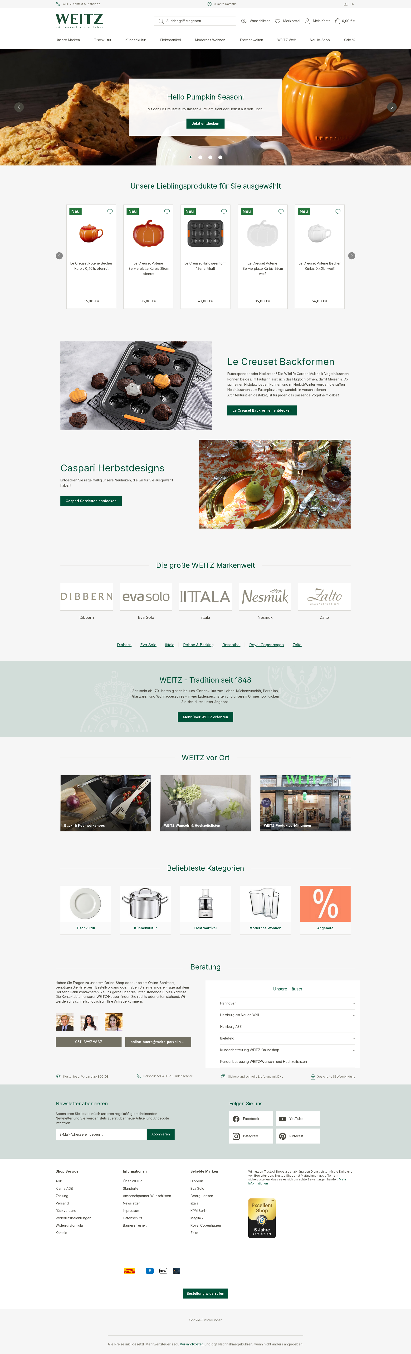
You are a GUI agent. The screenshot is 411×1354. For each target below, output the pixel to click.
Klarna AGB (64, 1188)
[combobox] (200, 20)
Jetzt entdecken (205, 123)
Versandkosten (192, 1344)
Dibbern (124, 644)
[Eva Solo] (146, 596)
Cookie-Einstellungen (205, 1320)
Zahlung (62, 1196)
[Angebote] (325, 904)
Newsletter (131, 1203)
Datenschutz (132, 1218)
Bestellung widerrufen (205, 1293)
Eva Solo (148, 644)
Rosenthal (231, 644)
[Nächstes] (351, 256)
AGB (59, 1181)
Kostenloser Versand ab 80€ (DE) (86, 1076)
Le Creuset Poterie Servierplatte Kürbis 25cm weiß (263, 268)
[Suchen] (159, 20)
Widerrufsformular (70, 1225)
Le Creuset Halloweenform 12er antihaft (205, 265)
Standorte (130, 1188)
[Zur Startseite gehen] (102, 21)
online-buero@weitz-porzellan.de (159, 1042)
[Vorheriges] (59, 256)
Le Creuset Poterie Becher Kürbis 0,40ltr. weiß (320, 265)
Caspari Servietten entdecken (91, 501)
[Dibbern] (86, 596)
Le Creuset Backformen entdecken (262, 410)
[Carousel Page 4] (220, 157)
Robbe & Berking (198, 644)
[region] (205, 107)
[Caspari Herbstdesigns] (275, 484)
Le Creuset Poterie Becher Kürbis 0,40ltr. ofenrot (91, 265)
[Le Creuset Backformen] (136, 385)
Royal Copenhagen (266, 644)
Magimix (197, 1218)
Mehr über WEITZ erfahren (205, 717)
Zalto (297, 644)
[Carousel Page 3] (210, 157)
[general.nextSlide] (392, 107)
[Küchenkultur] (145, 904)
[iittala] (205, 596)
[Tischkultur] (85, 904)
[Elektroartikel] (205, 904)
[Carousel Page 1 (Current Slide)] (190, 157)
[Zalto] (324, 596)
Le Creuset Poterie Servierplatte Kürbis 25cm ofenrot (148, 268)
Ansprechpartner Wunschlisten (147, 1196)
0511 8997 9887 (88, 1042)
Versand (62, 1203)
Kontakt (61, 1233)
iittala (169, 644)
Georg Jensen (202, 1196)
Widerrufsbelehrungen (73, 1218)
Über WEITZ (132, 1181)
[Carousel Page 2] (200, 157)
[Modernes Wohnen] (265, 904)
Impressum (131, 1211)
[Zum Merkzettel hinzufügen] (110, 212)
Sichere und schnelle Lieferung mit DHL (255, 1076)
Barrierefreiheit (135, 1225)
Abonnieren (161, 1134)
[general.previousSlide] (19, 107)
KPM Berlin (199, 1211)
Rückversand (66, 1211)
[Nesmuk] (265, 596)
